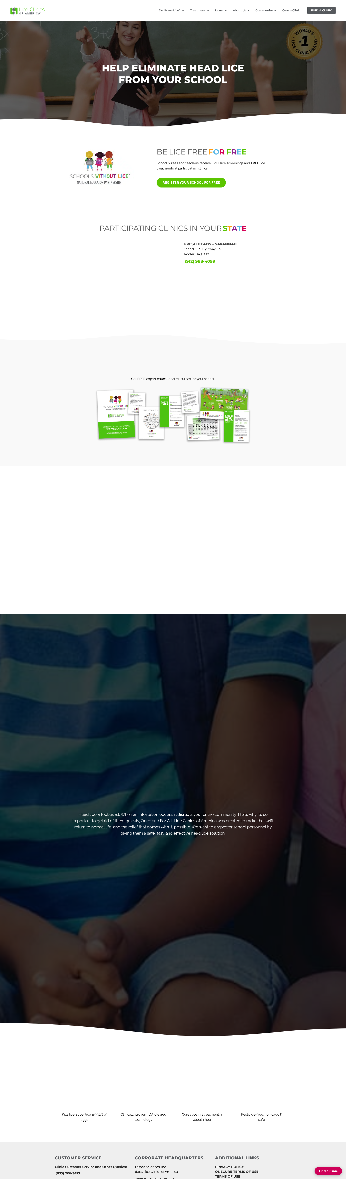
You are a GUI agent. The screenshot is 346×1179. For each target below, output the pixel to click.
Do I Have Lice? (169, 10)
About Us (239, 10)
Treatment (197, 10)
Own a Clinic (291, 10)
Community (264, 10)
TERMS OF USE (227, 1176)
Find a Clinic (321, 10)
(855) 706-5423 (68, 1173)
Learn (219, 10)
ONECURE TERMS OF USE (236, 1172)
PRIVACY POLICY (229, 1167)
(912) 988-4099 (200, 261)
